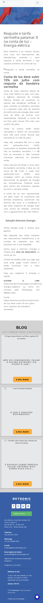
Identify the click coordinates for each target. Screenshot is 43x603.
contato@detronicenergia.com (15, 548)
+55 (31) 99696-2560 (11, 541)
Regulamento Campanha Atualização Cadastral (17, 560)
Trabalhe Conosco (19, 513)
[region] (21, 594)
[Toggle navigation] (37, 3)
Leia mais (22, 379)
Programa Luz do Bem (12, 565)
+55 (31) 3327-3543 (11, 535)
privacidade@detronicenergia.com (16, 554)
